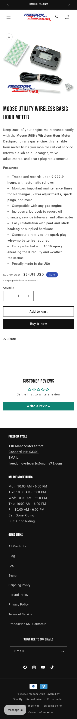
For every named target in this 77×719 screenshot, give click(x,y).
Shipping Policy (20, 585)
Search (14, 575)
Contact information (40, 712)
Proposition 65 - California (27, 624)
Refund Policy (18, 594)
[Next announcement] (69, 4)
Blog (12, 556)
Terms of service (29, 705)
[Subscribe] (62, 651)
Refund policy (35, 699)
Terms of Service (20, 614)
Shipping (8, 280)
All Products (17, 546)
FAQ (12, 566)
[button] (8, 16)
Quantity (8, 287)
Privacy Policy (19, 604)
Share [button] (11, 339)
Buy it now (38, 324)
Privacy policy (55, 699)
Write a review (38, 406)
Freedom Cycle (36, 694)
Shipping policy (53, 705)
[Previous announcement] (8, 4)
